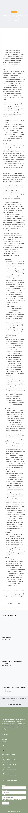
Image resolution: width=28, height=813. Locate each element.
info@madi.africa (11, 775)
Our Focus (14, 11)
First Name (4, 785)
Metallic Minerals (6, 637)
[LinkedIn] (20, 704)
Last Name (4, 790)
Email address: (5, 795)
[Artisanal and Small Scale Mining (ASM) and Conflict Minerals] (14, 676)
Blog (3, 743)
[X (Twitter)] (11, 704)
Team (14, 700)
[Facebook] (8, 704)
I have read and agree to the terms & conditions (12, 800)
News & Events (15, 698)
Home (3, 698)
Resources (23, 698)
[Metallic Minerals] (14, 627)
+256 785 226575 (11, 770)
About (8, 698)
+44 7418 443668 (11, 765)
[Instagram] (14, 704)
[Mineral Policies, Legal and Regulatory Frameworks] (14, 651)
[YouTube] (17, 704)
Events (3, 745)
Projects (4, 741)
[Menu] (25, 2)
